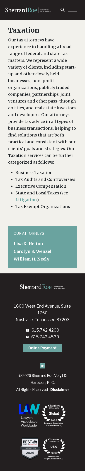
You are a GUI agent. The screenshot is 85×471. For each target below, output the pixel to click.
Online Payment (42, 348)
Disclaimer (59, 389)
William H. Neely (31, 259)
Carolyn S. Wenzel (32, 251)
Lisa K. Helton (28, 243)
